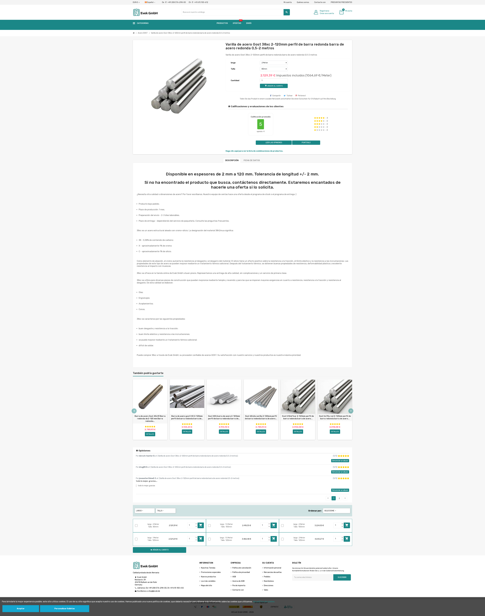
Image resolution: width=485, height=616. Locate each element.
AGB (234, 577)
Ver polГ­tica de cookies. (264, 601)
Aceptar (21, 609)
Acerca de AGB (238, 581)
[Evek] (145, 12)
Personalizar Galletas (64, 609)
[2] (317, 118)
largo (233, 63)
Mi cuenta (288, 2)
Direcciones (268, 585)
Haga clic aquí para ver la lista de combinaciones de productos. (254, 151)
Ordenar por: (315, 511)
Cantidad (235, 80)
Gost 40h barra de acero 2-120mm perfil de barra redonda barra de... (224, 417)
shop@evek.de (154, 591)
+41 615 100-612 (177, 588)
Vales (266, 590)
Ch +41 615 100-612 (198, 2)
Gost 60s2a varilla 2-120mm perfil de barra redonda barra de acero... (261, 417)
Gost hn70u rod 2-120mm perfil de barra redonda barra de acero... (335, 417)
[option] (150, 410)
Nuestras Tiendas (208, 568)
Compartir (276, 96)
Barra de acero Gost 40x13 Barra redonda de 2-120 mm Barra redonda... (150, 418)
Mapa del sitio (206, 585)
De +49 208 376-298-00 (174, 2)
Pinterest (302, 96)
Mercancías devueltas (273, 572)
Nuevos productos (208, 577)
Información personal (272, 568)
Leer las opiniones (273, 143)
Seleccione (330, 511)
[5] (324, 118)
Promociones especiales (211, 572)
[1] (315, 118)
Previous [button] (134, 410)
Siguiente (345, 498)
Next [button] (350, 410)
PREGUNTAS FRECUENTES (341, 2)
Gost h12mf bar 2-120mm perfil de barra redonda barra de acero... (298, 417)
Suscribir (342, 577)
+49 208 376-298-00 (157, 588)
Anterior (328, 498)
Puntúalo (306, 143)
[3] (319, 118)
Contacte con (320, 2)
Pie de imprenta (238, 585)
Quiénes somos (303, 2)
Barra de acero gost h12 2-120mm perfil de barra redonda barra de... (187, 417)
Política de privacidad (241, 572)
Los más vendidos (208, 581)
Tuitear (290, 96)
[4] (321, 118)
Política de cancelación (241, 568)
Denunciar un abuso (340, 461)
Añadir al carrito (200, 525)
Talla (233, 69)
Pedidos (267, 577)
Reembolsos (269, 581)
